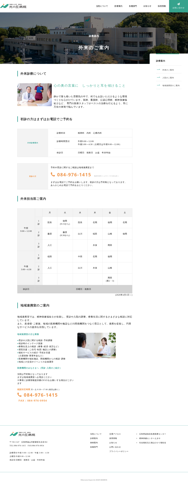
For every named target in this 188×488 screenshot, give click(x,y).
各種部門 (133, 6)
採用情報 (162, 6)
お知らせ (147, 6)
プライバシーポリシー (119, 451)
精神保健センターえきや (148, 438)
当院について (102, 6)
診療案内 (118, 6)
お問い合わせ (115, 447)
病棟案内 (94, 443)
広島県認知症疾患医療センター (151, 434)
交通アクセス (115, 434)
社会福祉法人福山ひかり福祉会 (151, 443)
